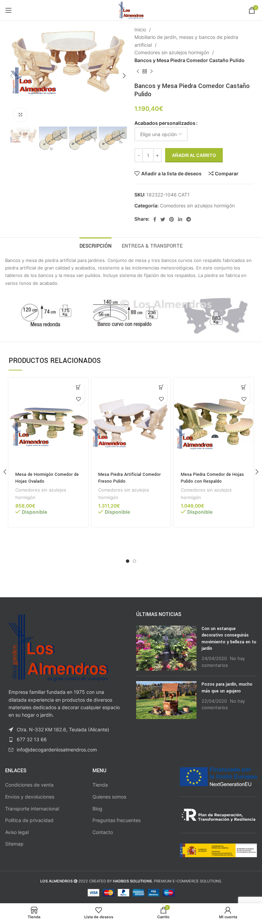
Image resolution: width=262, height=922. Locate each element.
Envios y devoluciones (29, 797)
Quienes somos (109, 797)
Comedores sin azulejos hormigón (172, 52)
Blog (97, 808)
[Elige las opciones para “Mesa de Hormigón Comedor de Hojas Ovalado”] (79, 387)
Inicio (140, 29)
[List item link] (65, 739)
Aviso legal (17, 832)
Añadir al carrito (194, 155)
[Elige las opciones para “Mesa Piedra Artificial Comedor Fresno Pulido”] (161, 387)
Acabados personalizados (164, 123)
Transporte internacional (32, 808)
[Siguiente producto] (151, 71)
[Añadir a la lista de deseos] (79, 399)
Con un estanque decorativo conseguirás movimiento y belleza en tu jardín (229, 639)
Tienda (100, 785)
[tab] (95, 245)
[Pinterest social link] (171, 219)
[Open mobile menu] (8, 10)
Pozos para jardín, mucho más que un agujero (227, 687)
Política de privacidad (29, 820)
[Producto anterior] (137, 71)
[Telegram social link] (188, 219)
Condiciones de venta (29, 785)
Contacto (102, 832)
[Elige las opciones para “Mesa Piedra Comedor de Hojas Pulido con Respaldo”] (244, 387)
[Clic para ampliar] (20, 114)
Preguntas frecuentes (116, 820)
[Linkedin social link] (180, 219)
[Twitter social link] (162, 219)
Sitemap (14, 844)
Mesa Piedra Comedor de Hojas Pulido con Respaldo (212, 477)
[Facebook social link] (154, 219)
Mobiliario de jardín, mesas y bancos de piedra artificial (186, 40)
